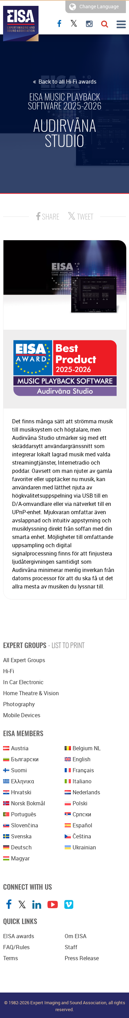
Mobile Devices (21, 715)
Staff (71, 947)
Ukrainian (84, 847)
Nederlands (86, 792)
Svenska (21, 836)
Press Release (82, 958)
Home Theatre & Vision (31, 693)
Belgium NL (87, 748)
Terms (10, 958)
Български (25, 759)
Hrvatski (21, 792)
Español (82, 825)
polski (80, 803)
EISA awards (18, 936)
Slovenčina (24, 825)
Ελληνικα (22, 781)
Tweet (84, 217)
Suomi (19, 770)
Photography (19, 704)
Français (83, 770)
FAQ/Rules (16, 947)
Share (50, 217)
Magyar (20, 858)
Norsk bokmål (28, 803)
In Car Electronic (23, 682)
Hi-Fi (8, 671)
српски (82, 814)
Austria (20, 748)
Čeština (82, 836)
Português (23, 814)
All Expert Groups (24, 660)
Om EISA (75, 936)
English (81, 759)
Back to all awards (66, 81)
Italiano (82, 781)
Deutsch (21, 847)
